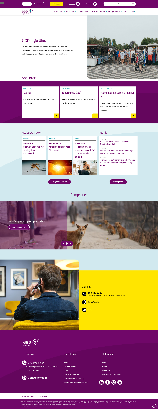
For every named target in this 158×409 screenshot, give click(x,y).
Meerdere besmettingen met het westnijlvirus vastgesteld (33, 148)
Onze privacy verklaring (30, 406)
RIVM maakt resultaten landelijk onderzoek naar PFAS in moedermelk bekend (85, 150)
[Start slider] (67, 243)
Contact (56, 4)
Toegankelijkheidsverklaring (74, 378)
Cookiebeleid (42, 396)
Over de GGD (129, 12)
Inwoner (27, 4)
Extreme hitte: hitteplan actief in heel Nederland (59, 147)
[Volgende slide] (70, 243)
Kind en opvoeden (98, 12)
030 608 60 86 (36, 362)
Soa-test (27, 92)
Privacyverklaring (28, 396)
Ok (21, 406)
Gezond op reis (83, 12)
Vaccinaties (70, 12)
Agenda (66, 362)
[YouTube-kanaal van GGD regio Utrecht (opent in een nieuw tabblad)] (119, 382)
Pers (104, 362)
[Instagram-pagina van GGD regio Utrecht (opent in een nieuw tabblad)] (113, 382)
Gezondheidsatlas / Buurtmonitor (76, 382)
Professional (38, 4)
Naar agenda (118, 182)
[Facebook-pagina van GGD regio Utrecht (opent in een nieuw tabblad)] (107, 382)
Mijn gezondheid (114, 12)
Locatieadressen (70, 366)
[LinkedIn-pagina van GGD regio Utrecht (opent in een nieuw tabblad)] (101, 382)
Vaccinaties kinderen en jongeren (117, 94)
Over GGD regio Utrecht (72, 374)
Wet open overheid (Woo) (111, 374)
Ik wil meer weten (19, 227)
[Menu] (2, 3)
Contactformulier (38, 377)
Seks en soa (58, 12)
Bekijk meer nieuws (59, 182)
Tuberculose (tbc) (71, 92)
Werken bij (106, 370)
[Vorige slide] (63, 243)
